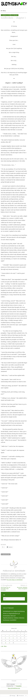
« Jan (2, 646)
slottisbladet (14, 15)
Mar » (5, 646)
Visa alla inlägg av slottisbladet (15, 579)
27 (9, 642)
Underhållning (6, 554)
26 (5, 642)
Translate (18, 686)
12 (5, 637)
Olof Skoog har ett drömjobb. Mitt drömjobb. (6, 587)
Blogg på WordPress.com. (14, 688)
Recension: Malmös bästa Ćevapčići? (22, 586)
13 (9, 637)
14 (13, 637)
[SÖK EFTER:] (14, 599)
